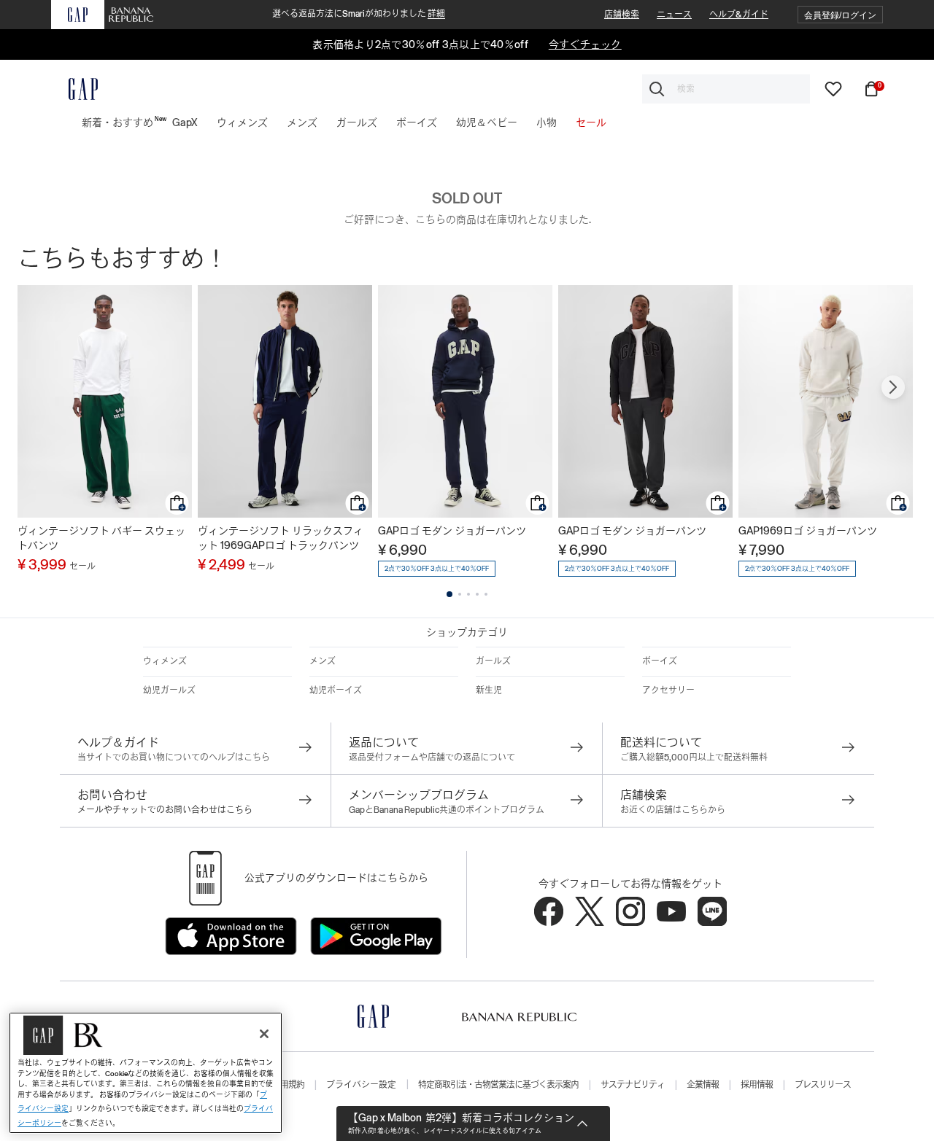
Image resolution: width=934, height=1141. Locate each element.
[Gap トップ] (74, 89)
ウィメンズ (165, 661)
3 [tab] (468, 594)
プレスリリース (823, 1085)
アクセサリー (668, 690)
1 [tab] (449, 594)
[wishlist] (833, 88)
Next (893, 387)
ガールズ (493, 661)
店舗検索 (621, 14)
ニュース (674, 14)
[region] (145, 1073)
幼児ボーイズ (335, 690)
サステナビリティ (633, 1085)
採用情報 (757, 1085)
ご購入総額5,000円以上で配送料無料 (694, 757)
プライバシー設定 (361, 1085)
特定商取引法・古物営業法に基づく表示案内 (498, 1085)
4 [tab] (477, 594)
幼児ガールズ (169, 690)
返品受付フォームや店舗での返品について (432, 757)
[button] (840, 15)
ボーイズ (659, 661)
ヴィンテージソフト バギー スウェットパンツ (101, 538)
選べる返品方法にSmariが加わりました (358, 14)
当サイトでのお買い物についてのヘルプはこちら (173, 757)
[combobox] (726, 89)
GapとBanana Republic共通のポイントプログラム (446, 810)
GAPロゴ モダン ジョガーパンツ (452, 531)
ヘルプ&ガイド (738, 14)
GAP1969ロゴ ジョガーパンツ (807, 531)
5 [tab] (486, 594)
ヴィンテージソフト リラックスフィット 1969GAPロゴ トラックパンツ (280, 538)
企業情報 (703, 1085)
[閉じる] (264, 1034)
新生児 (489, 690)
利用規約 (288, 1085)
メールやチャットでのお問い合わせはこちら (164, 810)
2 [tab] (459, 594)
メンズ (322, 661)
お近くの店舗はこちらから (672, 810)
